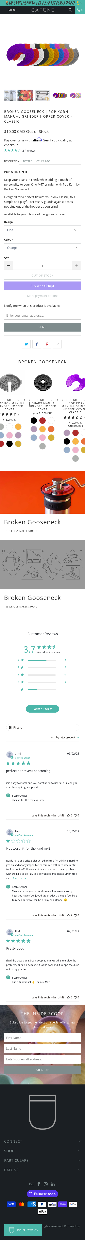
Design (8, 222)
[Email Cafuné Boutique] (32, 1184)
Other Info (43, 161)
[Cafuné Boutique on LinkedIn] (53, 1184)
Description (11, 161)
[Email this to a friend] (57, 344)
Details (27, 161)
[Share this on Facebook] (36, 344)
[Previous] (7, 55)
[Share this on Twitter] (26, 344)
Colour (8, 239)
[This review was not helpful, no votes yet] (75, 815)
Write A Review (43, 709)
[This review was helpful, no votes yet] (68, 815)
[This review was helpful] (68, 915)
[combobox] (64, 737)
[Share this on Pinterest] (47, 344)
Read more (19, 878)
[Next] (78, 55)
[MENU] (2, 10)
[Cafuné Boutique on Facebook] (39, 1184)
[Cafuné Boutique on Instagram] (46, 1184)
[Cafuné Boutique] (42, 10)
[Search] (70, 10)
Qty (6, 257)
